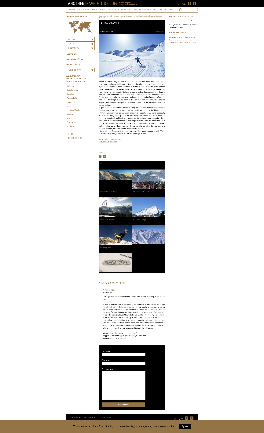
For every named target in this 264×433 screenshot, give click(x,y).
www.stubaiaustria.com (108, 142)
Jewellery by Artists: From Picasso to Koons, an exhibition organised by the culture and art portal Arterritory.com (183, 39)
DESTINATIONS (74, 10)
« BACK (70, 134)
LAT (178, 4)
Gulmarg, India (105, 248)
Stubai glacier (72, 90)
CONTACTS (86, 418)
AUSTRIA (71, 44)
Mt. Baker (70, 126)
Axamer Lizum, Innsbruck (142, 164)
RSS (95, 418)
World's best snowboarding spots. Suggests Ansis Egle (78, 70)
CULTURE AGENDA (89, 10)
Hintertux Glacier (73, 110)
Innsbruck (73, 48)
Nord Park (71, 102)
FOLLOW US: (106, 418)
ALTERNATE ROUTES (129, 10)
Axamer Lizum (72, 122)
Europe (71, 40)
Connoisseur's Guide (75, 59)
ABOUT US (73, 418)
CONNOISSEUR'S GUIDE (109, 10)
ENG (184, 4)
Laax (69, 106)
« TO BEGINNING (74, 138)
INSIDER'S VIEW (145, 10)
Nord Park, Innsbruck (107, 220)
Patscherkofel (72, 98)
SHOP (155, 10)
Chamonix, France (106, 164)
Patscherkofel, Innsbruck (108, 192)
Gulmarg (70, 86)
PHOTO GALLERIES (167, 10)
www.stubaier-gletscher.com (110, 139)
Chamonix (71, 118)
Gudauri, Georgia (139, 220)
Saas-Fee (70, 94)
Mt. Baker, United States (141, 192)
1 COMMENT (159, 31)
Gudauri (70, 114)
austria (122, 16)
